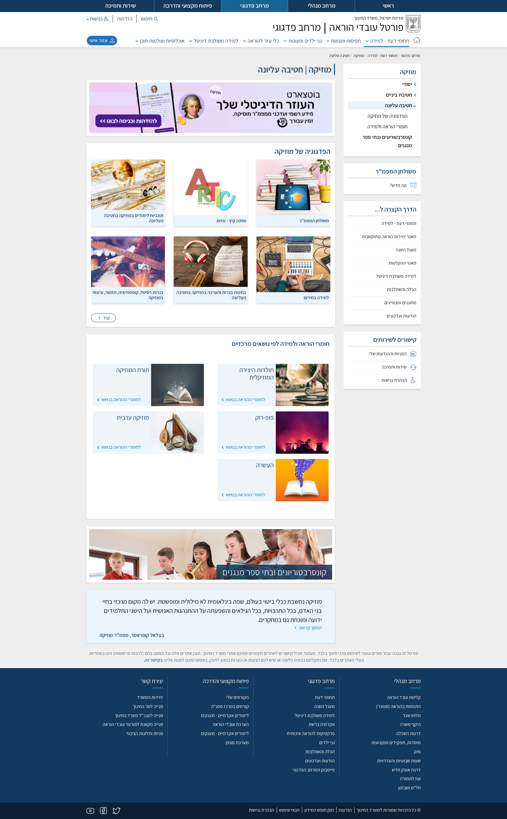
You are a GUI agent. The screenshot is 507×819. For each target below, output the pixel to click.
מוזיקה (359, 55)
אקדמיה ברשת (322, 724)
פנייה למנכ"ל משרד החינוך (139, 715)
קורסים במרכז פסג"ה (230, 706)
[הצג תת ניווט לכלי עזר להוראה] (244, 40)
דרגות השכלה (408, 733)
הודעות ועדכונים (401, 316)
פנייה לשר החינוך (148, 706)
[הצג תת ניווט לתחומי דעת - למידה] (367, 40)
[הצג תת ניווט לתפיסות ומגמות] (328, 40)
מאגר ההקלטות (402, 263)
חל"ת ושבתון (409, 788)
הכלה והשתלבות (401, 289)
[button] (149, 19)
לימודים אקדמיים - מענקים (225, 715)
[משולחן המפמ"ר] (293, 192)
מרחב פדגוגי (410, 55)
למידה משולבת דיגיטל (216, 40)
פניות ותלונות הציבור (144, 733)
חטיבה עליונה (398, 105)
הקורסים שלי (237, 697)
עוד (106, 317)
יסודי (407, 84)
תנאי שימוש (289, 810)
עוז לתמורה (410, 779)
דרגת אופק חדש (406, 770)
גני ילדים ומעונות (305, 40)
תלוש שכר (412, 715)
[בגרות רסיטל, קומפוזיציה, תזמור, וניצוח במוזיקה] (128, 269)
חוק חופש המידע (319, 810)
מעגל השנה (406, 250)
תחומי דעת (325, 697)
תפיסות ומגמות (346, 40)
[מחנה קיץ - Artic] (211, 192)
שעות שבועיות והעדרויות (399, 761)
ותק (417, 752)
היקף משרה (410, 724)
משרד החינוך (378, 18)
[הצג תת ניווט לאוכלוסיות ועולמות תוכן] (137, 40)
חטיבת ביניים (399, 94)
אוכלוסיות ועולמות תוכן (162, 40)
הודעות (345, 810)
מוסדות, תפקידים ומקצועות (396, 742)
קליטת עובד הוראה (404, 697)
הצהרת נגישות (261, 810)
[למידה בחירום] (293, 269)
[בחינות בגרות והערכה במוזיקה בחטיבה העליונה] (211, 269)
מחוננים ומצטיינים (400, 303)
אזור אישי (98, 40)
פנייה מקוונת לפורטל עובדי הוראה (133, 724)
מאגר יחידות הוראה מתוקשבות (389, 237)
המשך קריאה (310, 628)
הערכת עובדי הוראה (231, 724)
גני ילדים (327, 742)
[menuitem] (382, 186)
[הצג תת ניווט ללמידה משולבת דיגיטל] (190, 40)
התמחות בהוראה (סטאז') (398, 706)
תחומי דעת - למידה (389, 40)
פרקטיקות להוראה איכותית (311, 733)
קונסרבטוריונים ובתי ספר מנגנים (387, 141)
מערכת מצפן (237, 742)
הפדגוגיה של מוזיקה (388, 115)
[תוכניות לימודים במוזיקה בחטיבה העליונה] (128, 192)
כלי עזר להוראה (263, 40)
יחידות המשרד (150, 697)
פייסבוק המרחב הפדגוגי (314, 770)
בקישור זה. (153, 660)
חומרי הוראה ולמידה (387, 126)
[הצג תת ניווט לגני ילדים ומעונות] (285, 40)
